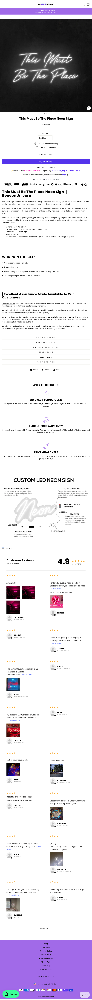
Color (45, 133)
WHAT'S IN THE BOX (46, 337)
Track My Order (46, 969)
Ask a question (46, 362)
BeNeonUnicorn (8, 303)
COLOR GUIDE (46, 352)
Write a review (12, 563)
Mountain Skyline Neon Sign (22, 800)
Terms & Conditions (46, 958)
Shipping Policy (46, 951)
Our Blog (46, 966)
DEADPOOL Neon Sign (20, 760)
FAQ (46, 944)
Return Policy (46, 955)
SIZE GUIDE (46, 357)
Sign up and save (45, 977)
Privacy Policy (46, 962)
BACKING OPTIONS (46, 342)
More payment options (46, 167)
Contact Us (46, 947)
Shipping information (46, 347)
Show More (56, 589)
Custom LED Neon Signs (64, 592)
